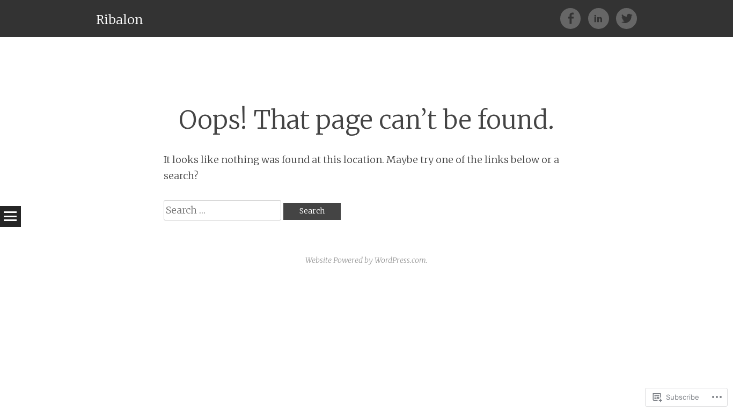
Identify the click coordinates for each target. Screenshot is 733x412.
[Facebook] (574, 18)
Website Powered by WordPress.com (365, 260)
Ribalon (119, 19)
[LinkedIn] (602, 18)
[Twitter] (626, 18)
